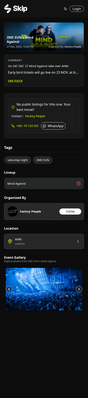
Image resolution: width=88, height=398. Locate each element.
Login (76, 9)
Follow (70, 211)
